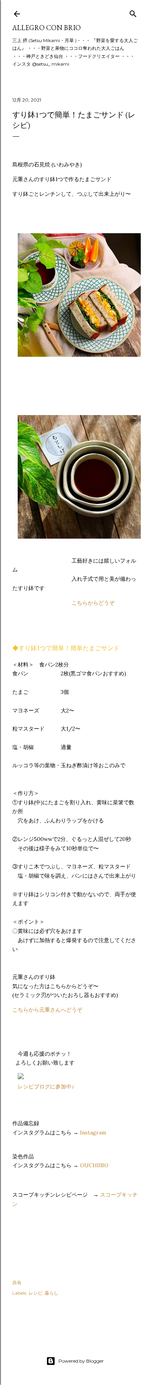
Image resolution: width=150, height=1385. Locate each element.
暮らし (51, 1293)
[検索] (133, 12)
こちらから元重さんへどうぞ (47, 1009)
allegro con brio (46, 27)
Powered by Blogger (81, 1361)
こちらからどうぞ (93, 602)
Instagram (93, 1132)
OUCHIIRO (94, 1165)
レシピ (35, 1293)
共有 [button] (17, 1282)
